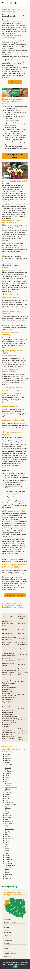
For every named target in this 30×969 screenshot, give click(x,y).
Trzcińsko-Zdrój (10, 865)
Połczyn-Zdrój (9, 838)
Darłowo (7, 777)
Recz (6, 844)
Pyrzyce (7, 842)
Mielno (7, 819)
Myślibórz (8, 827)
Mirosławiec (8, 823)
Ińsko (6, 800)
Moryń (7, 825)
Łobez (6, 814)
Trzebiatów (8, 867)
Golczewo (8, 791)
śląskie (6, 948)
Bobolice (7, 762)
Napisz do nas (15, 82)
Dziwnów (7, 789)
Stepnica (7, 854)
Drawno (7, 785)
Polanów (7, 836)
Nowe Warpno (9, 829)
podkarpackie (8, 940)
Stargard (7, 852)
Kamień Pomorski (10, 804)
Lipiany (7, 812)
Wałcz (7, 873)
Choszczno (8, 772)
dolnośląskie (7, 919)
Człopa (7, 775)
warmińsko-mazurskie (10, 953)
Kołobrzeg (8, 808)
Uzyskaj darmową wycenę (15, 156)
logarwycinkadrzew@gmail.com (12, 35)
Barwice (7, 756)
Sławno (7, 850)
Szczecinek (8, 863)
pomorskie (7, 946)
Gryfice (7, 796)
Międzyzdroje (9, 817)
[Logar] (15, 3)
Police (7, 840)
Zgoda (15, 966)
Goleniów (8, 793)
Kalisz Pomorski (9, 802)
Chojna (7, 770)
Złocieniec (8, 878)
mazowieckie (7, 935)
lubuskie (6, 930)
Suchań (7, 856)
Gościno (7, 795)
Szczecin (7, 861)
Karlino (7, 806)
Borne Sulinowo (9, 764)
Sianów (7, 848)
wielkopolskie (7, 956)
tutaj (10, 536)
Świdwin (7, 857)
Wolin (6, 877)
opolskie (6, 938)
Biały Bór (7, 760)
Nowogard (8, 831)
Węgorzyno (8, 875)
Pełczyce (7, 833)
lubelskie (6, 927)
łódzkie (6, 925)
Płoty (6, 835)
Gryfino (7, 798)
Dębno (7, 779)
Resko (7, 846)
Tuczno (7, 869)
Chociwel (8, 768)
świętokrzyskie (8, 951)
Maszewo (8, 816)
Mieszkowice (9, 821)
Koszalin (7, 810)
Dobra (7, 781)
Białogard (8, 758)
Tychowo (8, 871)
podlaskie (6, 943)
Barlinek (7, 755)
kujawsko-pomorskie (10, 922)
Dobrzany (8, 783)
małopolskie (7, 932)
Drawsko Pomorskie (11, 787)
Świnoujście (8, 859)
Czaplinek (8, 774)
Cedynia (7, 766)
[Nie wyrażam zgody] (28, 964)
